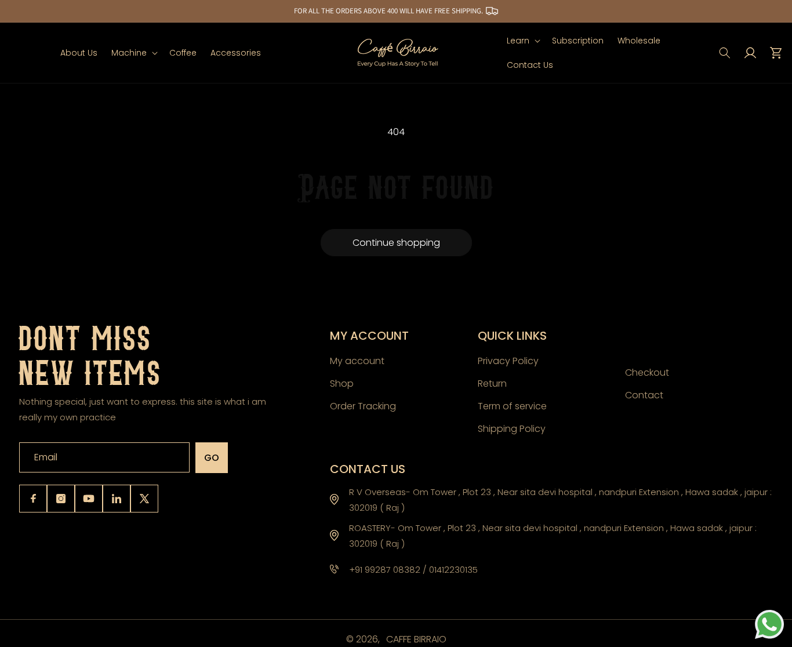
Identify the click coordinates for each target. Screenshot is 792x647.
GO (211, 457)
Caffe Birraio (416, 639)
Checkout (647, 372)
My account (357, 361)
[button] (133, 53)
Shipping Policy (512, 428)
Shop (342, 383)
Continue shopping (396, 242)
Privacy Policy (508, 361)
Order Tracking (363, 405)
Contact (644, 394)
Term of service (512, 405)
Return (492, 383)
